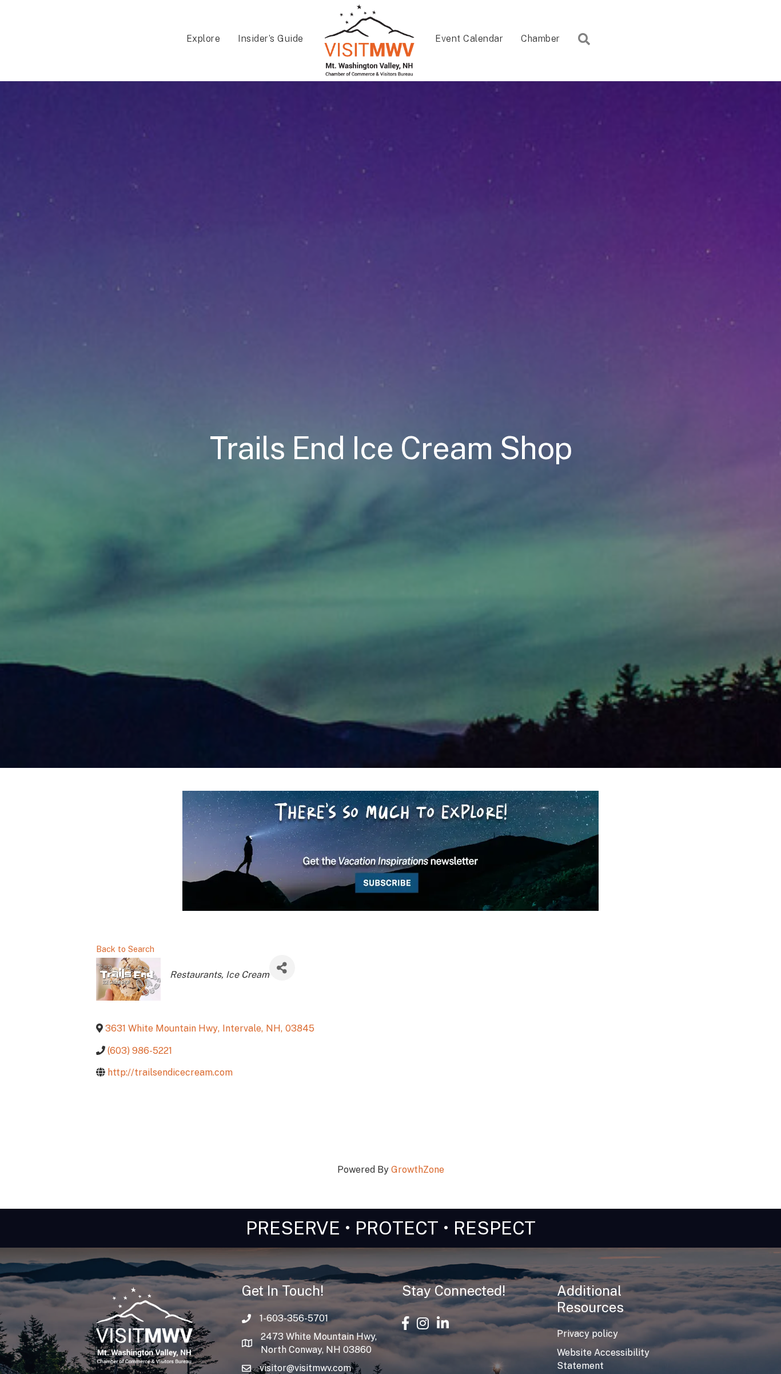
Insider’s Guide (271, 38)
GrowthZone (417, 1169)
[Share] (282, 968)
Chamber (540, 38)
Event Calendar (469, 38)
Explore (203, 38)
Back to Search (125, 949)
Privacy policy (587, 1333)
